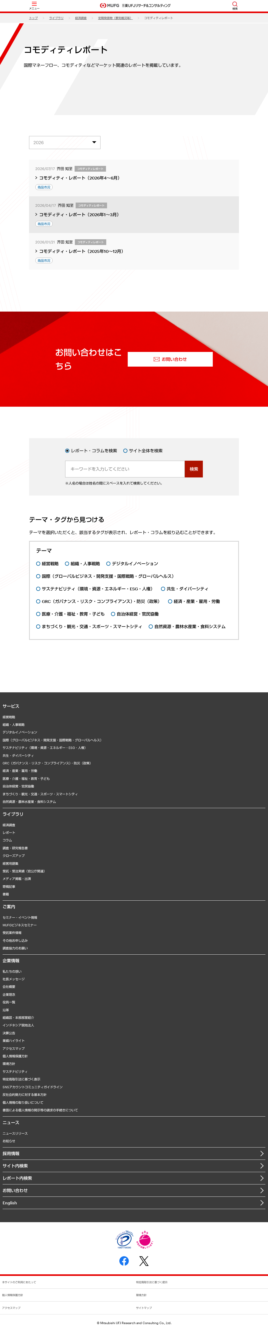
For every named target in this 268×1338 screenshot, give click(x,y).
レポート (9, 832)
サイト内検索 (15, 1165)
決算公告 (9, 1033)
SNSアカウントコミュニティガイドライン (33, 1087)
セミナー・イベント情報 (20, 917)
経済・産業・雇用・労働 (20, 771)
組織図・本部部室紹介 (18, 1017)
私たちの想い (12, 971)
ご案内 (9, 906)
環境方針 (9, 1063)
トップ (33, 18)
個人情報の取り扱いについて (23, 1102)
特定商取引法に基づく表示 (21, 1079)
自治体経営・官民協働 (18, 786)
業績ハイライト (14, 1040)
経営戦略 (9, 717)
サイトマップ (144, 1307)
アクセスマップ (14, 1048)
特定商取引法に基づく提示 (152, 1282)
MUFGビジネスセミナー (20, 925)
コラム (7, 840)
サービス (11, 706)
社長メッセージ (14, 979)
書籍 (6, 894)
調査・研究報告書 (15, 848)
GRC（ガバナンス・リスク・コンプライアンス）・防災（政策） (48, 763)
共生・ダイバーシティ (18, 755)
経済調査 (81, 18)
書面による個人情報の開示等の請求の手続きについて (40, 1110)
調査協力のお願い (15, 948)
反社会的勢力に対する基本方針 (25, 1094)
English (10, 1202)
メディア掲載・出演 (17, 878)
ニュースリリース (15, 1133)
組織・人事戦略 (14, 724)
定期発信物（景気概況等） (115, 18)
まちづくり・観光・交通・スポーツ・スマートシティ (40, 794)
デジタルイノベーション (20, 732)
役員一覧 (9, 1002)
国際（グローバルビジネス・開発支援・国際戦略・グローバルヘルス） (53, 740)
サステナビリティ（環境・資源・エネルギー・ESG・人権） (45, 747)
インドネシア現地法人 (18, 1025)
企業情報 (11, 960)
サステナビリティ (15, 1071)
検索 (194, 468)
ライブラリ (56, 18)
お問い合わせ (15, 1190)
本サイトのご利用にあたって (19, 1282)
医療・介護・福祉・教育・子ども (26, 778)
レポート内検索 (17, 1178)
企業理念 (9, 994)
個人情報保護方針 (15, 1056)
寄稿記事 (9, 886)
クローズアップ (14, 855)
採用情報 (11, 1153)
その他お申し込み (15, 940)
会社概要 (9, 986)
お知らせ (9, 1141)
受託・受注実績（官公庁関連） (25, 871)
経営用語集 (10, 863)
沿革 (6, 1010)
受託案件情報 (12, 932)
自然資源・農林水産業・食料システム (29, 801)
